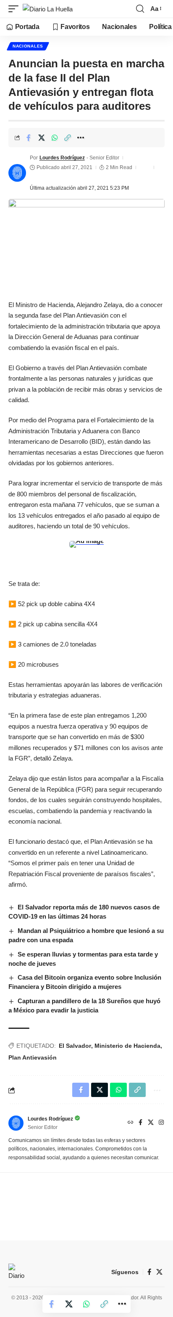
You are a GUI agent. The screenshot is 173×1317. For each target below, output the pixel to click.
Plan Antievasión (32, 1057)
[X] (151, 1123)
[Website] (130, 1123)
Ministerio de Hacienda (127, 1045)
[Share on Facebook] (28, 137)
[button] (15, 9)
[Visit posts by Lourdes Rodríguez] (17, 173)
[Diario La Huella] (48, 9)
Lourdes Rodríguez (62, 158)
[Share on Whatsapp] (54, 137)
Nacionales (28, 46)
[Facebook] (140, 1123)
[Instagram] (161, 1123)
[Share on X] (41, 137)
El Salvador (75, 1045)
